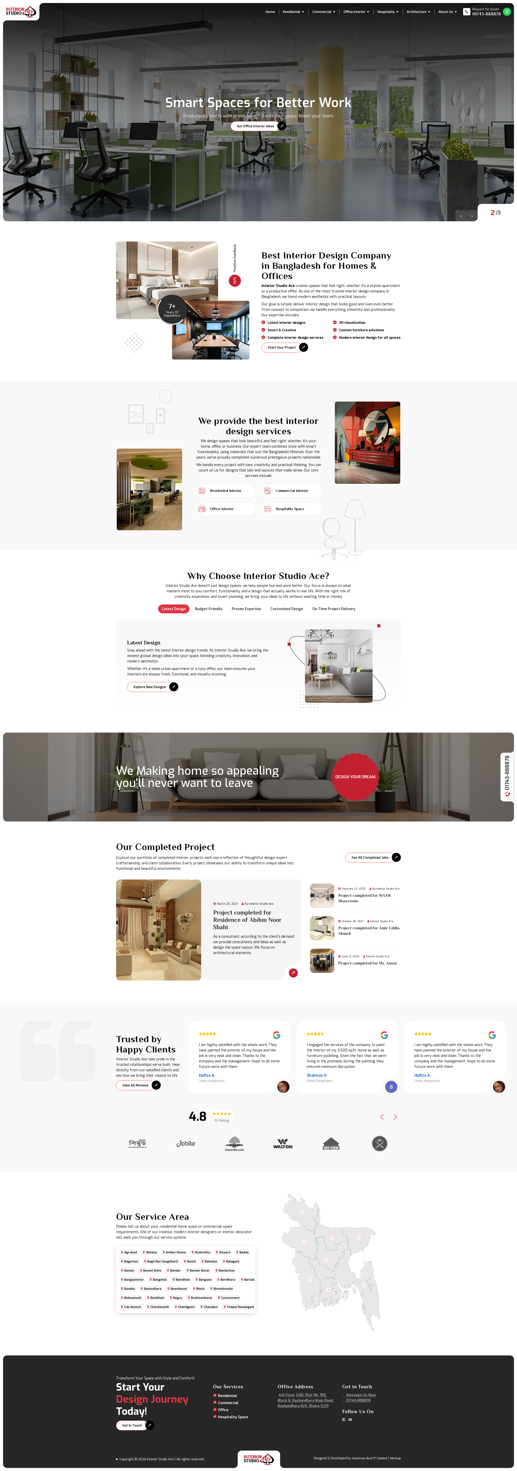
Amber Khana (176, 1252)
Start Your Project (282, 347)
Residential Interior (225, 491)
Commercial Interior (292, 491)
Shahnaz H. (317, 1075)
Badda (244, 1252)
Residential (291, 12)
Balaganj (232, 1261)
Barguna (205, 1280)
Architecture (416, 12)
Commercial (321, 12)
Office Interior (354, 12)
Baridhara (228, 1280)
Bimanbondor (223, 1289)
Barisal (249, 1280)
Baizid (191, 1261)
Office (223, 1410)
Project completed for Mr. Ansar (367, 963)
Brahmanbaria (201, 1298)
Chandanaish (159, 1307)
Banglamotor (134, 1280)
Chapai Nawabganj (240, 1307)
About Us (445, 12)
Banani (129, 1271)
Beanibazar (179, 1289)
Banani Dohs (152, 1271)
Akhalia (151, 1252)
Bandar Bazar (200, 1271)
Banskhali (183, 1280)
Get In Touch (132, 1425)
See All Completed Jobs (370, 857)
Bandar (175, 1271)
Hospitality (386, 12)
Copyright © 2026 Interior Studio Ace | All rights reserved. (162, 1459)
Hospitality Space (290, 509)
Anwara (224, 1252)
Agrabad (130, 1252)
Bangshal (160, 1280)
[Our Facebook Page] (343, 1419)
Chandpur (211, 1307)
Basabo (129, 1289)
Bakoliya (211, 1261)
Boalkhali (157, 1298)
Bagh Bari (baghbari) (162, 1261)
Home (270, 12)
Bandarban (227, 1271)
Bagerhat (131, 1261)
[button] (461, 215)
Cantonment (230, 1298)
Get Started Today (260, 128)
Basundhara (153, 1289)
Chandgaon (186, 1307)
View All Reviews (135, 1085)
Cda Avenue (132, 1307)
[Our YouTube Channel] (350, 1419)
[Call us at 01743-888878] (482, 11)
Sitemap (395, 1458)
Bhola (200, 1289)
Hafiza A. (207, 1075)
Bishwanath (132, 1298)
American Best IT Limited (369, 1458)
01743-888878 (507, 773)
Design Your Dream (355, 777)
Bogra (177, 1298)
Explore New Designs (149, 687)
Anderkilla (202, 1252)
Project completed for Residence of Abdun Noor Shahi (247, 920)
